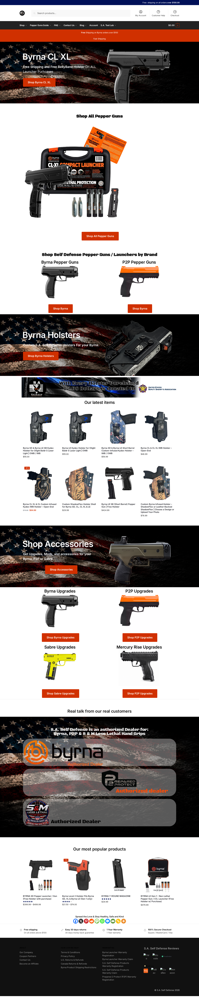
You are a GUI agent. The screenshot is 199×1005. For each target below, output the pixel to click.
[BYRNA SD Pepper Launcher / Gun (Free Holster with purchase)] (40, 875)
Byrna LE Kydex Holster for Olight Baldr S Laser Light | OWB (78, 449)
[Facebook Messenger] (107, 921)
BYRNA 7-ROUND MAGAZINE (115, 896)
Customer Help (158, 15)
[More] (123, 921)
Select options (119, 516)
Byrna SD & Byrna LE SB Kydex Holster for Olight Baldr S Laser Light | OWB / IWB (38, 451)
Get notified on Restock (119, 908)
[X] (81, 921)
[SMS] (97, 921)
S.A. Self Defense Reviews (161, 948)
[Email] (113, 921)
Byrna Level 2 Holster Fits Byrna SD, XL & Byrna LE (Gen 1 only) (78, 897)
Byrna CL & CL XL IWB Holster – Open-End (156, 449)
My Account (140, 15)
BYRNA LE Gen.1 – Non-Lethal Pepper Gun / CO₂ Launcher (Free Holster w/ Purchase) (157, 899)
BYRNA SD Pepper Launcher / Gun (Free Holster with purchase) (40, 897)
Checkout (175, 15)
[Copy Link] (118, 921)
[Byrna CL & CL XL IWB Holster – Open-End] (158, 426)
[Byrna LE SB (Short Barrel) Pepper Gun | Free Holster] (119, 483)
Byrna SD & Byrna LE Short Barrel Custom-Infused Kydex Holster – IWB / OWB (117, 451)
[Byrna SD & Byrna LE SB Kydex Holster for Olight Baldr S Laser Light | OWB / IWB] (40, 426)
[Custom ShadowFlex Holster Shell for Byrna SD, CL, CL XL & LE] (79, 483)
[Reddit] (91, 921)
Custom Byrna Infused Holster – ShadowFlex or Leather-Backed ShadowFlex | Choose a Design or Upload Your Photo (157, 508)
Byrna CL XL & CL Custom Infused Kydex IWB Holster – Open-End (39, 505)
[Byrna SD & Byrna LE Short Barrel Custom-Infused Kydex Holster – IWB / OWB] (119, 426)
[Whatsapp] (102, 921)
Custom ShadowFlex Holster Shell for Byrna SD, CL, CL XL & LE (79, 505)
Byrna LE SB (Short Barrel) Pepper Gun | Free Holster (118, 505)
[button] (173, 25)
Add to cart (40, 462)
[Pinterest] (86, 921)
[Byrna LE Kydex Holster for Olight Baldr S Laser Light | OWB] (79, 426)
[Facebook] (75, 921)
